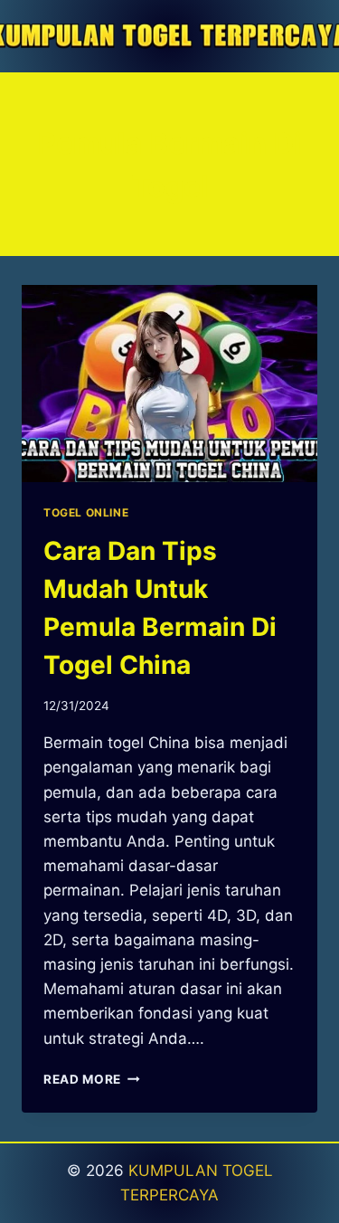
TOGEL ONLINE (85, 512)
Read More (91, 1079)
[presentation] (169, 383)
